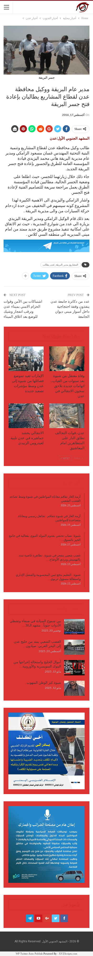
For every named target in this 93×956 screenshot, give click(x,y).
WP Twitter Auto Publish (29, 953)
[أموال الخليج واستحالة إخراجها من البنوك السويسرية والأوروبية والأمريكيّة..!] (74, 667)
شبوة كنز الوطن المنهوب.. (43, 683)
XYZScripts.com (68, 953)
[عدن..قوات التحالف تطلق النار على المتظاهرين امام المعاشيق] (66, 415)
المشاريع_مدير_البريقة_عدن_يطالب (60, 264)
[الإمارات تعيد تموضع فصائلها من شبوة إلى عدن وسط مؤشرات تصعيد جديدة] (26, 358)
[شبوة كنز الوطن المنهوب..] (74, 688)
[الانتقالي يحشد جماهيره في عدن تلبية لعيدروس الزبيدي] (26, 415)
